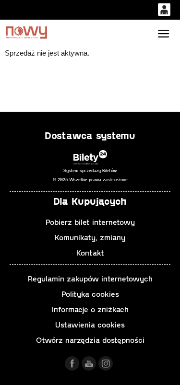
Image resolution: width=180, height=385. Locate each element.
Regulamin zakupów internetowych (90, 278)
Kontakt (90, 252)
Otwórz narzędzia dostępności (90, 339)
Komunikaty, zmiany (90, 237)
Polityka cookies (90, 293)
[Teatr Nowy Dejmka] (26, 32)
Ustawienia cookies (90, 324)
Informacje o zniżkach (90, 309)
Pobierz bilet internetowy (90, 221)
